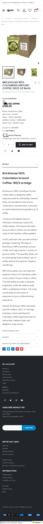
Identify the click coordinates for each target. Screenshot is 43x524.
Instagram (16, 400)
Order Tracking (7, 463)
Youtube (21, 400)
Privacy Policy (7, 477)
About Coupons (8, 454)
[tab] (20, 164)
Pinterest (17, 349)
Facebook (4, 349)
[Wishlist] (30, 10)
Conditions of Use (8, 480)
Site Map (5, 486)
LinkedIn (12, 349)
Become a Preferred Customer (13, 466)
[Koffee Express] (10, 10)
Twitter (8, 349)
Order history (7, 377)
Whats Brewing (7, 451)
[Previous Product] (35, 82)
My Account (6, 374)
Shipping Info (7, 475)
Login (4, 383)
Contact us (6, 371)
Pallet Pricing (7, 460)
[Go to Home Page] (2, 18)
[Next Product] (39, 82)
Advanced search (8, 380)
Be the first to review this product (23, 92)
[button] (38, 63)
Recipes (5, 448)
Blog (3, 492)
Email (21, 349)
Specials (5, 445)
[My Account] (24, 10)
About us (5, 369)
